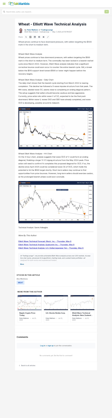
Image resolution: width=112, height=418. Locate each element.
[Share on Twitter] (26, 37)
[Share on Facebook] (39, 37)
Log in (42, 346)
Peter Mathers (32, 30)
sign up (51, 346)
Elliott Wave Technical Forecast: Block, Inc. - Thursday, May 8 (44, 241)
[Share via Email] (43, 37)
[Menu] (4, 3)
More (22, 264)
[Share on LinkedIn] (35, 37)
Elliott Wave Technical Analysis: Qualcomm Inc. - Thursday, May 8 (46, 245)
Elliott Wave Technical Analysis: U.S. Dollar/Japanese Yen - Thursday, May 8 (50, 248)
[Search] (106, 11)
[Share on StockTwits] (30, 37)
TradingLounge (47, 30)
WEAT (20, 283)
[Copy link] (48, 37)
